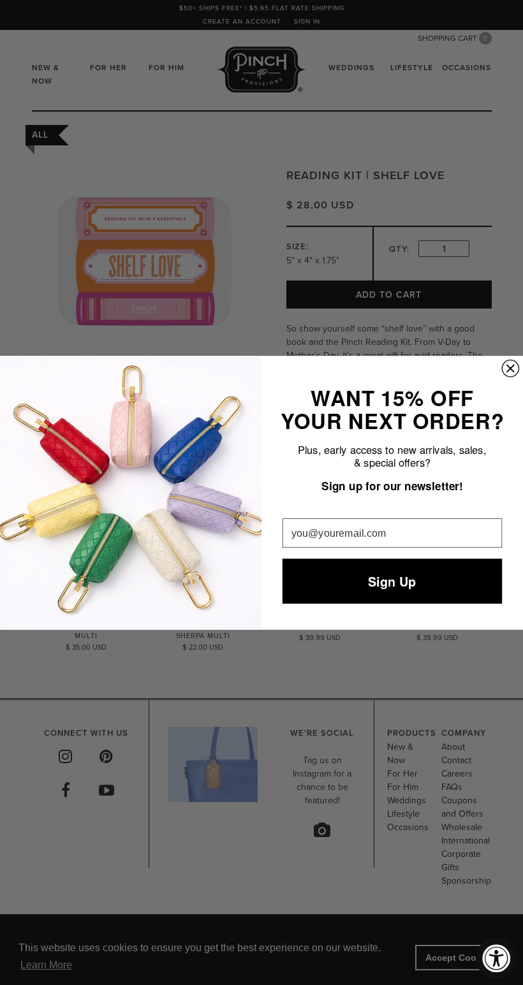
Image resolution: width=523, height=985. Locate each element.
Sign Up (392, 581)
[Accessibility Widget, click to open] (496, 958)
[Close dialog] (510, 368)
